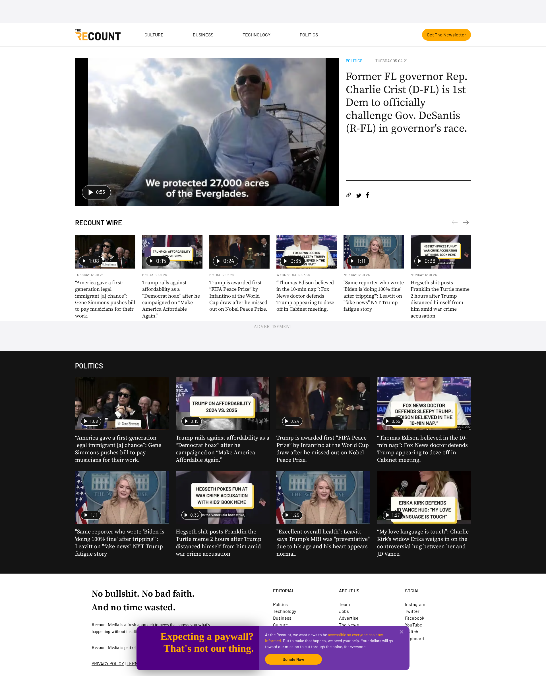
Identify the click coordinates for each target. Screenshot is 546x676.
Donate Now (293, 659)
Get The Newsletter (446, 34)
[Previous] (466, 223)
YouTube (413, 624)
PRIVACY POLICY (108, 663)
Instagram (415, 604)
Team (344, 604)
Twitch (411, 631)
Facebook (414, 618)
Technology (256, 34)
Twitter (412, 611)
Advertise (349, 618)
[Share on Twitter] (358, 196)
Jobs (344, 611)
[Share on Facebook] (367, 196)
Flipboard (414, 638)
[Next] (455, 223)
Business (203, 34)
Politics (309, 34)
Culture (154, 34)
